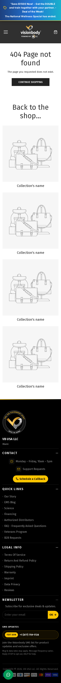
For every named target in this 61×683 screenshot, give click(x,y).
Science (9, 508)
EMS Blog (10, 502)
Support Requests (34, 469)
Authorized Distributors (19, 520)
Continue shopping (30, 82)
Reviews (9, 590)
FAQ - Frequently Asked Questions (25, 526)
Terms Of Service (14, 554)
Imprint (9, 578)
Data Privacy (12, 584)
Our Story (10, 496)
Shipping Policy (13, 566)
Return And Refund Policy (20, 560)
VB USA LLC (29, 669)
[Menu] (5, 32)
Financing (10, 514)
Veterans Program (15, 531)
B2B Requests (12, 537)
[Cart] (55, 32)
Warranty (10, 572)
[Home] (31, 32)
